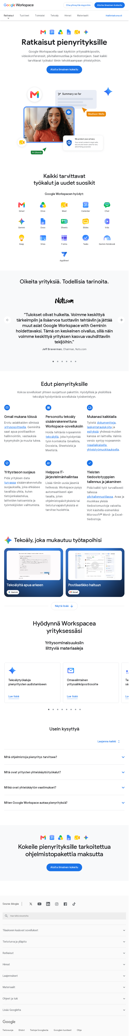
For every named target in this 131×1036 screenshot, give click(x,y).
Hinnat (68, 15)
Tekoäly (54, 15)
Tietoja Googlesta (39, 1030)
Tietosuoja (8, 1030)
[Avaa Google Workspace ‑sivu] (19, 5)
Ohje (79, 1030)
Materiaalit (83, 15)
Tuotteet (24, 15)
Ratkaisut (9, 15)
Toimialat (40, 15)
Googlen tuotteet (62, 1030)
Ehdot (22, 1030)
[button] (33, 572)
